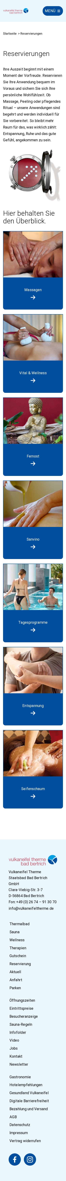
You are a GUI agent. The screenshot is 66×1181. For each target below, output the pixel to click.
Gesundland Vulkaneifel (29, 1093)
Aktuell (15, 972)
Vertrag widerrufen (25, 1141)
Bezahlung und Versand (28, 1109)
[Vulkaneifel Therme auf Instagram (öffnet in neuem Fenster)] (30, 1159)
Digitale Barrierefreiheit (29, 1101)
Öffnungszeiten (22, 1000)
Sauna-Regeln (20, 1024)
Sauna (14, 932)
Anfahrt (15, 980)
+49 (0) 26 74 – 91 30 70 (36, 902)
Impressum (18, 1133)
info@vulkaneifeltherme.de (31, 908)
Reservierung (20, 964)
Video (14, 1040)
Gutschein (17, 956)
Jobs (13, 1048)
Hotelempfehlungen (25, 1085)
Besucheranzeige (23, 1016)
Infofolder (17, 1032)
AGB (13, 1117)
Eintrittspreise (21, 1008)
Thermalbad (19, 924)
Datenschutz (19, 1125)
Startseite (10, 33)
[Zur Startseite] (15, 11)
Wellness (17, 940)
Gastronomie (20, 1077)
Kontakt (16, 1056)
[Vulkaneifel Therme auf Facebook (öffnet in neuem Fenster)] (15, 1159)
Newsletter (18, 1064)
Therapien (17, 948)
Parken (15, 988)
